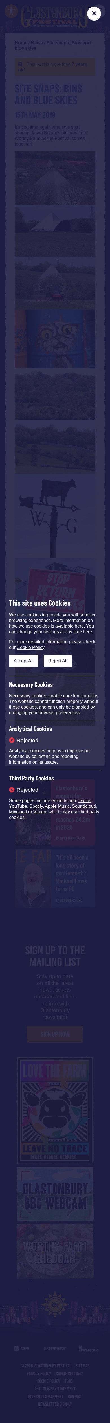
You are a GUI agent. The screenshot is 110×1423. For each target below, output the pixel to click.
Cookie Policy (30, 647)
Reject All (57, 660)
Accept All (24, 660)
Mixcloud (18, 811)
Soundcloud (84, 806)
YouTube (18, 806)
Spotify (36, 806)
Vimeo (39, 811)
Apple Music (57, 806)
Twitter (84, 800)
